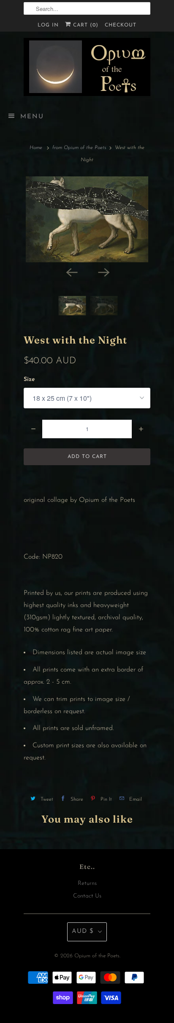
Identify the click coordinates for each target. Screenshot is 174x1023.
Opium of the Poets (97, 956)
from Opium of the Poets (79, 147)
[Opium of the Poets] (87, 67)
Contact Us (87, 896)
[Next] (103, 271)
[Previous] (71, 271)
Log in (48, 25)
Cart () (84, 25)
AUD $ (83, 931)
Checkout (120, 25)
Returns (87, 883)
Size (29, 379)
